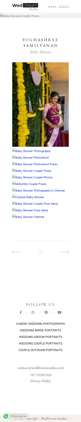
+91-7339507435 (40, 374)
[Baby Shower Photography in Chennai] (40, 190)
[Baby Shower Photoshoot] (40, 157)
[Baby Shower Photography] (40, 151)
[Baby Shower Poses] (40, 203)
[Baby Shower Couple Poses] (40, 170)
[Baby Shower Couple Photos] (40, 177)
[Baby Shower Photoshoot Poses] (40, 164)
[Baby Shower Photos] (40, 104)
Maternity (30, 19)
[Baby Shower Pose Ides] (40, 210)
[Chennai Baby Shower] (40, 197)
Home (16, 19)
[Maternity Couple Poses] (40, 184)
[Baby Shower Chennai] (40, 216)
